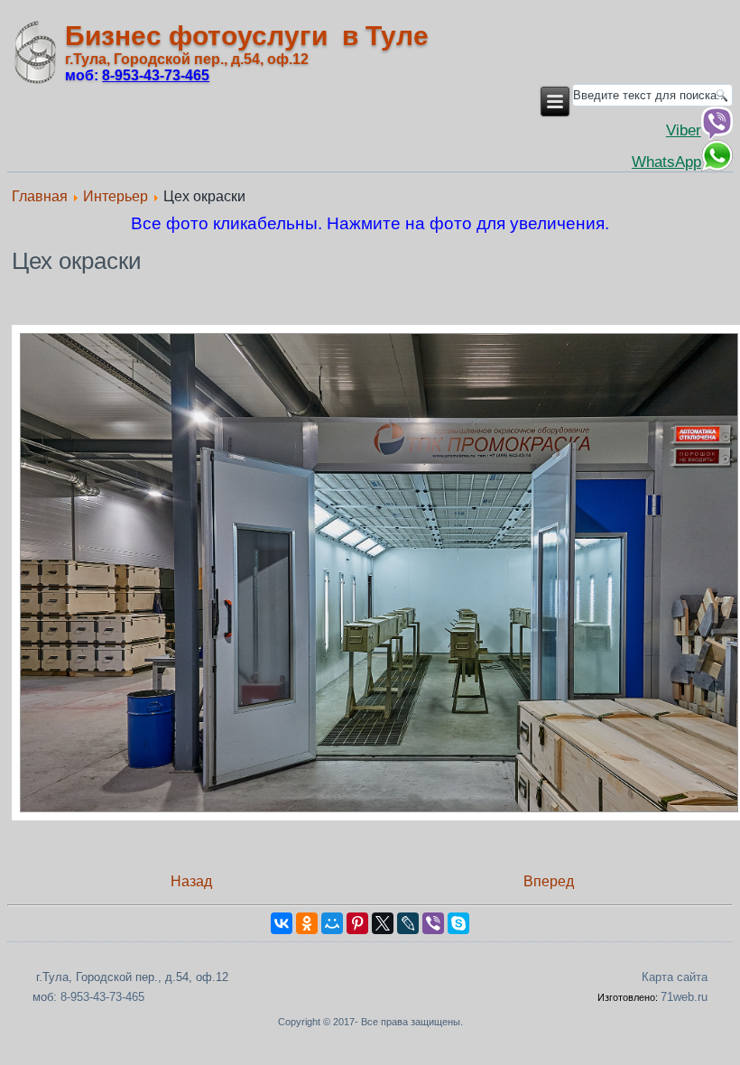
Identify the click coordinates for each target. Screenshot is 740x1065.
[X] (382, 923)
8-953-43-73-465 (102, 997)
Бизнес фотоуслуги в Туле (247, 36)
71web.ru (684, 997)
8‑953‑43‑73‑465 (155, 75)
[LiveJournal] (408, 923)
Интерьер (115, 196)
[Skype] (458, 923)
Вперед (548, 881)
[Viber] (433, 923)
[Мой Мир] (332, 923)
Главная (40, 196)
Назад (191, 881)
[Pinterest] (357, 923)
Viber (683, 130)
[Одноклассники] (307, 923)
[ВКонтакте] (281, 923)
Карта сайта (675, 977)
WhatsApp (666, 162)
